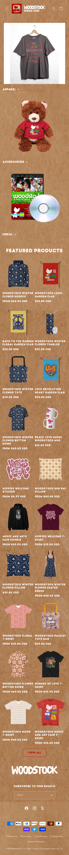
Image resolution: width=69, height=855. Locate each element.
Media (7, 234)
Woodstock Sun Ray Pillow (50, 490)
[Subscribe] (51, 795)
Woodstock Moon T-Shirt (16, 733)
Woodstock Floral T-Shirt (17, 637)
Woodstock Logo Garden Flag (48, 295)
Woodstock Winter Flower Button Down (18, 440)
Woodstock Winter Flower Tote (18, 391)
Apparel (9, 89)
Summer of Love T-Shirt (49, 685)
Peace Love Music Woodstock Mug (48, 439)
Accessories (13, 161)
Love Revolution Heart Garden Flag (50, 391)
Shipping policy (56, 836)
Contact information (36, 841)
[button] (6, 8)
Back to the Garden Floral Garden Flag (18, 343)
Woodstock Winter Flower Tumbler (50, 343)
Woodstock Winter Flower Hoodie (18, 295)
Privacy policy (11, 836)
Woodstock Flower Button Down (18, 685)
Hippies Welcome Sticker (16, 490)
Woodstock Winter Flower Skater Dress (50, 588)
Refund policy (25, 836)
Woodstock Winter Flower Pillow (18, 586)
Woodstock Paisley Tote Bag (50, 637)
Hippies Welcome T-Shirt (50, 538)
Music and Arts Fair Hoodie (15, 538)
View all (34, 752)
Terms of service (40, 836)
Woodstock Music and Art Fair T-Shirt (49, 735)
